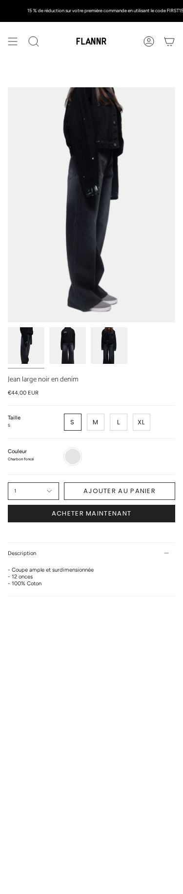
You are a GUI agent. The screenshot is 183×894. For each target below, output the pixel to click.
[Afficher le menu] (12, 41)
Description (22, 553)
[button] (34, 41)
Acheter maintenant (91, 513)
